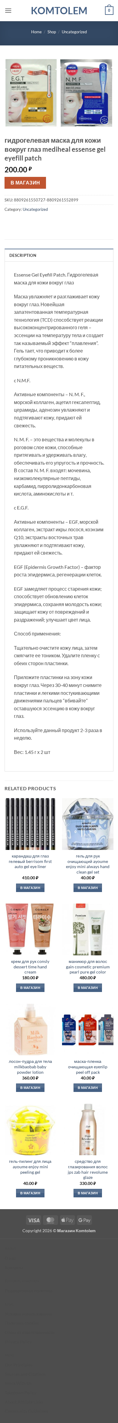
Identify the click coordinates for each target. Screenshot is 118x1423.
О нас (10, 1258)
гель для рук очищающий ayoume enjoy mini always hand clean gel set (88, 864)
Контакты (14, 1267)
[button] (8, 10)
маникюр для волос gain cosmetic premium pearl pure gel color (88, 966)
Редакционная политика (28, 1290)
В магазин (25, 182)
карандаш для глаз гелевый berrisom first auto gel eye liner (30, 861)
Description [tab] (22, 255)
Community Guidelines (26, 1411)
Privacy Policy (18, 1341)
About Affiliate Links (24, 1402)
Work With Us (18, 1383)
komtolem (59, 10)
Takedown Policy (20, 1392)
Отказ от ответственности (30, 1332)
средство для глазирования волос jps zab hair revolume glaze (88, 1169)
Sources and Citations (25, 1374)
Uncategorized (74, 31)
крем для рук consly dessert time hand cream (30, 966)
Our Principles (18, 1364)
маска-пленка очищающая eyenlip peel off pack (87, 1066)
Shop (52, 31)
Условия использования (28, 1313)
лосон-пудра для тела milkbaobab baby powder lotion (30, 1066)
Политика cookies (22, 1322)
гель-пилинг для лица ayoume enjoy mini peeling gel (30, 1166)
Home (36, 31)
